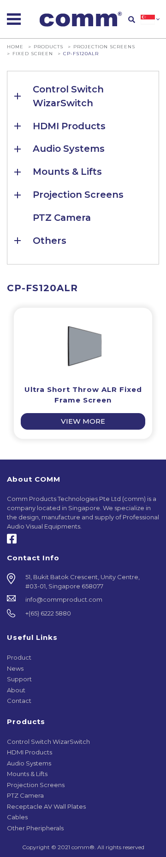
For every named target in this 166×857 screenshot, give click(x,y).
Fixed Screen (32, 53)
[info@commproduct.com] (83, 599)
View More (83, 421)
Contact (19, 700)
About (16, 690)
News (15, 668)
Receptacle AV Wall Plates (46, 806)
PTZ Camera (62, 217)
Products (48, 46)
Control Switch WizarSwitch (68, 96)
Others (49, 240)
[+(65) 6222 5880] (83, 613)
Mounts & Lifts (67, 171)
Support (19, 679)
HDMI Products (69, 126)
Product (19, 657)
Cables (17, 817)
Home (15, 46)
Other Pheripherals (35, 828)
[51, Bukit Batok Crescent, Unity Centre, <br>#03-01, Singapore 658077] (83, 582)
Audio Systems (69, 148)
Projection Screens (104, 46)
